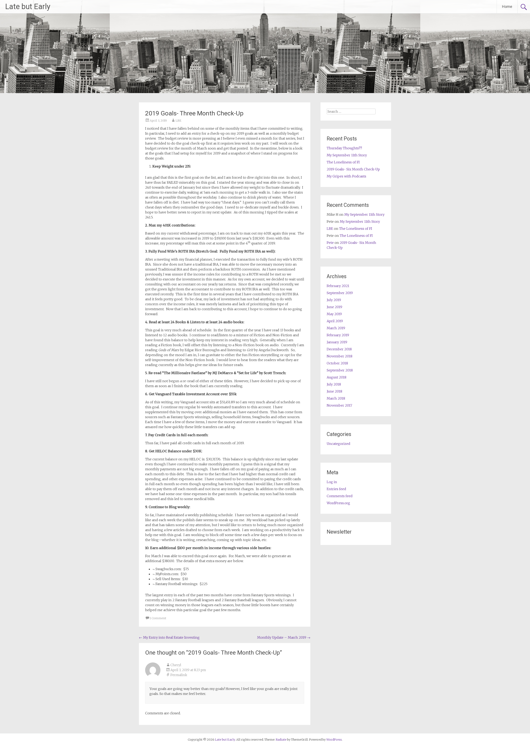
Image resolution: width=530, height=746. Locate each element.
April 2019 (335, 321)
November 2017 (339, 405)
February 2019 (338, 335)
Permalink (178, 675)
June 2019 (334, 307)
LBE (178, 120)
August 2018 (336, 377)
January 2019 (337, 342)
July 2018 (334, 384)
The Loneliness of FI (343, 162)
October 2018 (337, 363)
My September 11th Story (347, 155)
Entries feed (336, 489)
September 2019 (340, 293)
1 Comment (158, 618)
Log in (332, 482)
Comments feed (340, 496)
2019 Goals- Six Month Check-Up (353, 169)
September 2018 (340, 370)
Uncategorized (338, 444)
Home (507, 6)
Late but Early (27, 6)
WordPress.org (338, 503)
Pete (330, 243)
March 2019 (336, 328)
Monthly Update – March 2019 (283, 637)
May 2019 (334, 314)
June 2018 (334, 391)
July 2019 (334, 300)
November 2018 (339, 356)
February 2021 (338, 286)
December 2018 (339, 349)
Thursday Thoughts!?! (344, 148)
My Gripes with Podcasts (346, 176)
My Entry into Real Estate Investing (169, 637)
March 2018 (336, 398)
